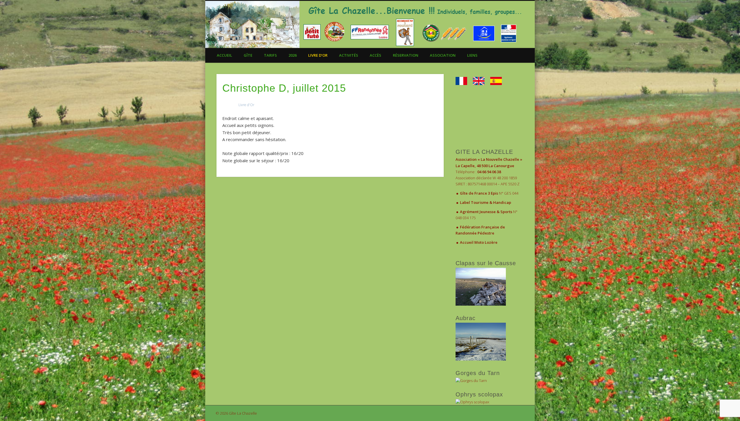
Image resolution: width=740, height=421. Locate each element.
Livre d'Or (246, 104)
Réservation (405, 55)
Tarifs (270, 55)
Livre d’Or (318, 55)
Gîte (248, 55)
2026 (292, 55)
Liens (472, 55)
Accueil (224, 55)
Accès (375, 55)
